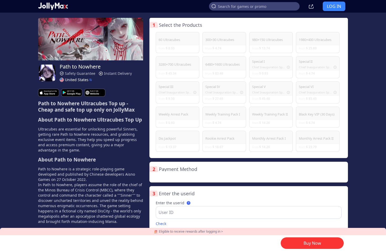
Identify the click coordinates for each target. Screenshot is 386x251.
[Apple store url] (48, 93)
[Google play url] (71, 93)
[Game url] (94, 93)
